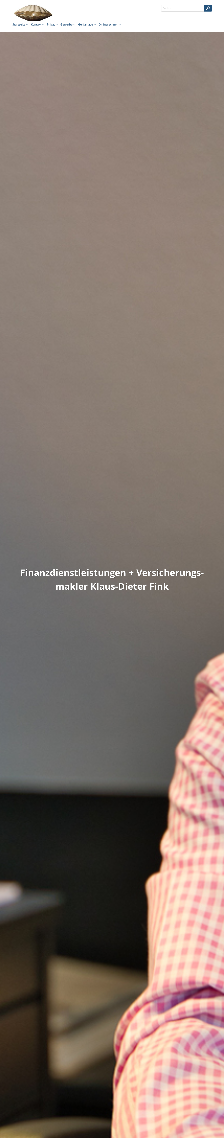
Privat (51, 24)
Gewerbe (66, 24)
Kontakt (36, 24)
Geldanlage (85, 24)
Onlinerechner (108, 24)
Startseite (18, 24)
